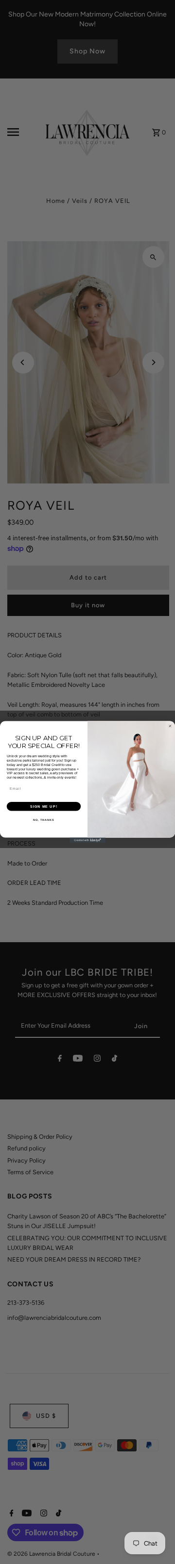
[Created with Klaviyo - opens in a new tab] (87, 840)
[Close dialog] (170, 726)
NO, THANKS (43, 819)
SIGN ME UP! (43, 806)
